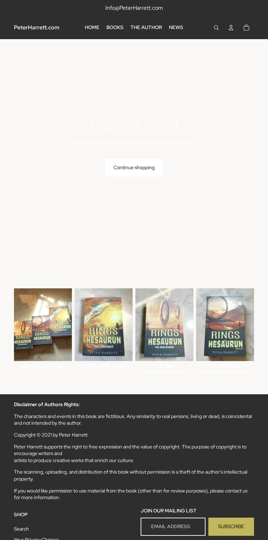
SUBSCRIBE (231, 526)
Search (21, 529)
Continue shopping (134, 167)
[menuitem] (92, 27)
